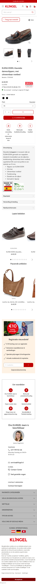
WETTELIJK (5, 504)
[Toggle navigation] (3, 6)
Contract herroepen (15, 486)
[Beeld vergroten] (29, 43)
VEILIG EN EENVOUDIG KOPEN (12, 498)
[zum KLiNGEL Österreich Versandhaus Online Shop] (13, 531)
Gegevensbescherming (18, 370)
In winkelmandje (19, 118)
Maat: (3, 102)
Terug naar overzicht (11, 20)
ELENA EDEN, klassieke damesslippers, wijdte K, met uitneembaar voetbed (14, 252)
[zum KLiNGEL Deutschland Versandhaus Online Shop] (18, 531)
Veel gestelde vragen (18, 474)
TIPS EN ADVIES (7, 516)
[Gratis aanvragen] (28, 365)
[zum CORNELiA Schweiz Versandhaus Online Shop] (24, 531)
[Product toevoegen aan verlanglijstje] (23, 112)
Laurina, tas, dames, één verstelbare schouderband (13, 302)
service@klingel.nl (17, 462)
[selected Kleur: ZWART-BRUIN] (3, 98)
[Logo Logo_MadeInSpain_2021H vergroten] (8, 186)
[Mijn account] (23, 6)
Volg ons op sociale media (12, 521)
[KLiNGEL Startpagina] (11, 6)
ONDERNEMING (7, 510)
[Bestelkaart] (30, 6)
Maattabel (32, 102)
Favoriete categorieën (11, 492)
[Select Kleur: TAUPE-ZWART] (7, 98)
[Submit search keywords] (32, 12)
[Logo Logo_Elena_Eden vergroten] (19, 186)
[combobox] (18, 12)
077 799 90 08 (16, 450)
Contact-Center (16, 470)
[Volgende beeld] (31, 61)
